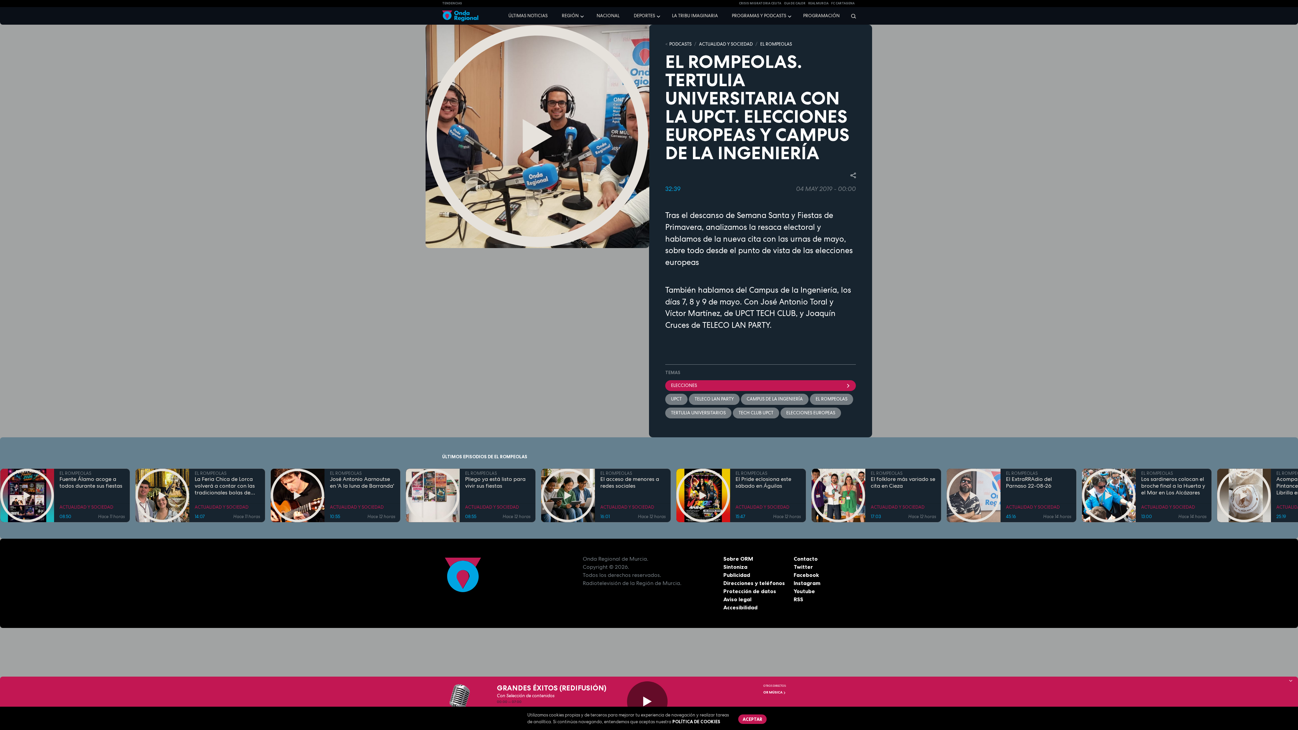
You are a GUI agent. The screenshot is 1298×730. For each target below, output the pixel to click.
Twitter (803, 566)
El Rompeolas (831, 399)
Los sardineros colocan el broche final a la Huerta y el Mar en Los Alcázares (1173, 486)
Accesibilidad (740, 607)
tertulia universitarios (698, 413)
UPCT (676, 399)
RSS (798, 599)
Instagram (807, 583)
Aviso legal (737, 599)
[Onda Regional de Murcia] (460, 16)
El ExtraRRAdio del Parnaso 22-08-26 (1029, 482)
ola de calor (795, 3)
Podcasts (680, 44)
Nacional (608, 16)
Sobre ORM (738, 558)
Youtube (804, 591)
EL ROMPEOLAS (776, 44)
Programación (821, 16)
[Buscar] (851, 16)
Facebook (806, 574)
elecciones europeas (810, 413)
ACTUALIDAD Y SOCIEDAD (726, 44)
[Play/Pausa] (647, 701)
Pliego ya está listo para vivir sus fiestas (495, 482)
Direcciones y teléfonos (754, 583)
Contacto (806, 558)
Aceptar (752, 719)
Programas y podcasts (759, 16)
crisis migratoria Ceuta (760, 3)
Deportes (644, 16)
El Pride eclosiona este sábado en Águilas (763, 482)
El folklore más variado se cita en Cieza (903, 482)
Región (570, 16)
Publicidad (736, 574)
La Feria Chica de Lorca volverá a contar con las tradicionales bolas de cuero (225, 486)
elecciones (684, 385)
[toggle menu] (582, 15)
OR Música (773, 692)
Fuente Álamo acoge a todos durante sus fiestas (90, 482)
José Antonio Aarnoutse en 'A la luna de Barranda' (362, 482)
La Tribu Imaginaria (695, 16)
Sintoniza (735, 566)
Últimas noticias (528, 16)
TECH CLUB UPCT (756, 413)
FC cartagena (843, 3)
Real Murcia (818, 3)
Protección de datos (749, 591)
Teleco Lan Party (714, 399)
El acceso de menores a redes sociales (629, 482)
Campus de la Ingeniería (775, 399)
